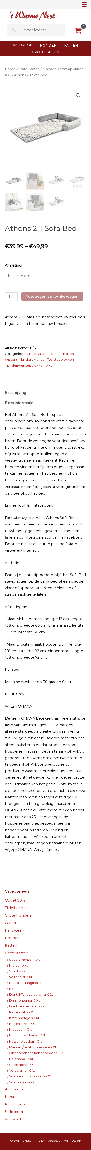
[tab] (45, 393)
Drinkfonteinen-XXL (24, 1000)
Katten (71, 45)
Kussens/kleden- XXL (25, 1041)
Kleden (15, 988)
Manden (25, 359)
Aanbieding (15, 1089)
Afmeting (13, 265)
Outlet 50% (15, 900)
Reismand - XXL (21, 1059)
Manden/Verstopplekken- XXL (28, 365)
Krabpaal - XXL (20, 1029)
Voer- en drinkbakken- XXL (30, 1076)
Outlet (10, 923)
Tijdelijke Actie (17, 908)
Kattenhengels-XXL (24, 1018)
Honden (48, 45)
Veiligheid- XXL (21, 977)
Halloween (14, 930)
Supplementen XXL (24, 959)
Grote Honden (18, 915)
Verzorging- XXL (22, 1070)
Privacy (39, 1140)
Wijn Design (72, 1140)
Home (10, 69)
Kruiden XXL (18, 965)
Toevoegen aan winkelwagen (52, 296)
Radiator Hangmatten (26, 983)
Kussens (11, 359)
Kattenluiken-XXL (23, 1024)
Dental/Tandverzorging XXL (31, 994)
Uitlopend (14, 1112)
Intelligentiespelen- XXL (28, 1006)
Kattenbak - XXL (22, 1012)
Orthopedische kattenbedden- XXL (37, 1053)
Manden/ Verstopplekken (53, 359)
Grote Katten (45, 52)
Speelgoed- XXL (22, 1064)
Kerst (9, 1097)
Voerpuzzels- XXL (23, 1082)
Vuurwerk (13, 1119)
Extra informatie (19, 403)
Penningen (15, 1104)
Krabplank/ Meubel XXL (27, 1035)
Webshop (23, 45)
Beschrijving (15, 392)
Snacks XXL (18, 971)
